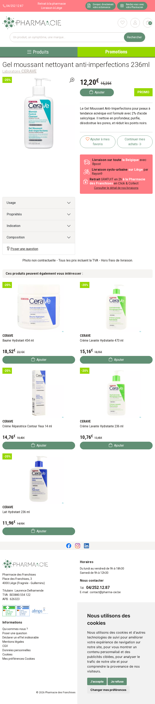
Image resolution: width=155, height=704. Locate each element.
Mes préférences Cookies (18, 658)
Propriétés (14, 214)
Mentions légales (13, 641)
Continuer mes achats (135, 141)
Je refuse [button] (117, 681)
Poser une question (24, 249)
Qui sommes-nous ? (15, 629)
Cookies (7, 654)
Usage (11, 203)
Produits (41, 52)
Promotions (116, 52)
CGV (5, 646)
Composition (16, 237)
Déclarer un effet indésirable (20, 637)
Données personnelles (16, 650)
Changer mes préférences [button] (108, 689)
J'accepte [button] (97, 681)
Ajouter (41, 360)
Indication (13, 226)
